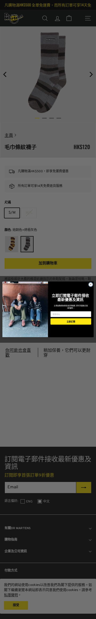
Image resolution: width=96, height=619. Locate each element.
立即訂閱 (71, 321)
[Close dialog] (91, 284)
